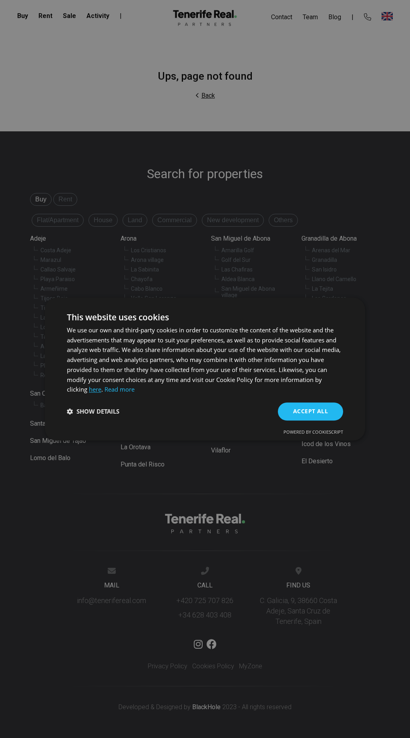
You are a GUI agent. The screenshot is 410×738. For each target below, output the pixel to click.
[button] (93, 411)
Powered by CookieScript (313, 432)
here (95, 390)
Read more (120, 390)
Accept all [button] (310, 411)
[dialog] (205, 369)
